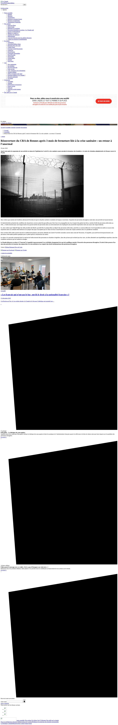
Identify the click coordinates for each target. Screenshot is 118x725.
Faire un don (11, 69)
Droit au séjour (12, 25)
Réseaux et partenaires (14, 20)
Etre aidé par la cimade (52, 720)
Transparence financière (14, 22)
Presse (2, 3)
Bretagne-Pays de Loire (14, 45)
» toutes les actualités (6, 253)
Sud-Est (10, 59)
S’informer (7, 80)
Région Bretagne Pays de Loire (13, 247)
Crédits (19, 722)
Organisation (11, 17)
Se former (10, 78)
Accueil (3, 127)
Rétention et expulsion (14, 28)
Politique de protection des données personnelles (45, 722)
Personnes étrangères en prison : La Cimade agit (21, 30)
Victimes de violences (13, 34)
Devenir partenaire (13, 77)
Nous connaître (8, 13)
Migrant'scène (16, 723)
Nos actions (7, 24)
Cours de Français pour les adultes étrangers (20, 38)
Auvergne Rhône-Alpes (14, 44)
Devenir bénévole (12, 67)
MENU (5, 10)
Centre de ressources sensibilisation (17, 39)
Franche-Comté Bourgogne (15, 49)
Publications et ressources (15, 84)
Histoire (10, 14)
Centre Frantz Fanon (26, 723)
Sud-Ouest (10, 61)
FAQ (9, 91)
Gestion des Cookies (26, 722)
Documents (24, 127)
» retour (3, 136)
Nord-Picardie (11, 55)
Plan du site (4, 722)
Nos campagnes (12, 64)
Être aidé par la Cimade (10, 92)
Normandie (11, 56)
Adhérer (12, 3)
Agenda (10, 83)
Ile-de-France (11, 52)
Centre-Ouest (11, 47)
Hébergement (11, 36)
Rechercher (4, 4)
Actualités (10, 81)
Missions (10, 16)
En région (7, 41)
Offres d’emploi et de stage (15, 73)
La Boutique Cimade (6, 723)
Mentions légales (11, 722)
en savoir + (4, 437)
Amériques (11, 42)
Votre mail (3, 701)
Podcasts (10, 88)
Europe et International (14, 31)
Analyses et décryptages (14, 89)
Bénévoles (7, 3)
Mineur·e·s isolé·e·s (13, 33)
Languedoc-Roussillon (14, 53)
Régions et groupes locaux (15, 19)
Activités (17, 127)
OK (25, 4)
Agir (5, 63)
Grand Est (10, 50)
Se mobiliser (11, 66)
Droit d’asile (11, 27)
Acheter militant (12, 72)
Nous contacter (5, 703)
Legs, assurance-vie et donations (16, 70)
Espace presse (11, 86)
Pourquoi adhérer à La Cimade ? (16, 75)
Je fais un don (4, 8)
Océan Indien (11, 58)
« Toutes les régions (6, 123)
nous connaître (21, 720)
